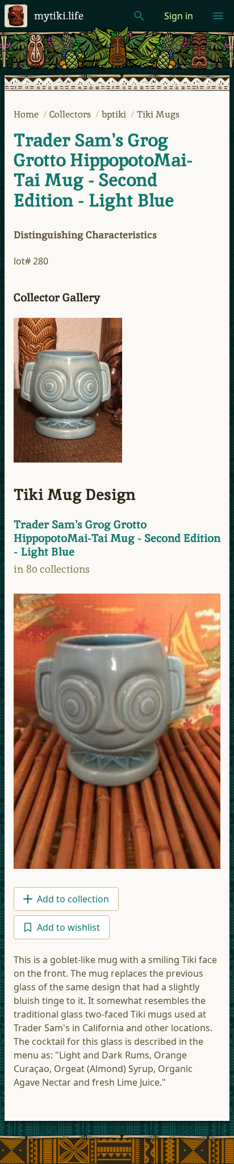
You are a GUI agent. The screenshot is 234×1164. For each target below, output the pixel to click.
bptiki (115, 114)
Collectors (71, 114)
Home (27, 114)
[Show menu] (218, 16)
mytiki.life (58, 15)
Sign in (178, 16)
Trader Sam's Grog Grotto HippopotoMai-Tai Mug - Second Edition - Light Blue (103, 170)
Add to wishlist (68, 927)
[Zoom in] (68, 390)
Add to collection (73, 899)
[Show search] (139, 16)
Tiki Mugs (158, 114)
